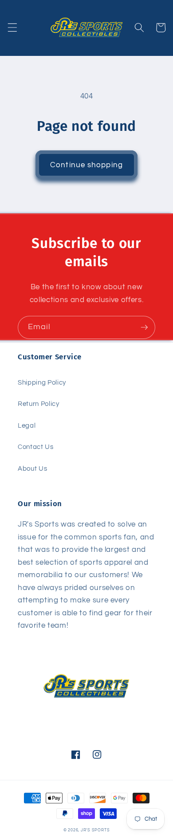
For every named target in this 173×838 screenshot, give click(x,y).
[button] (12, 27)
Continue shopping (86, 165)
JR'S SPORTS (95, 830)
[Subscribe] (144, 327)
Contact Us (36, 446)
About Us (32, 468)
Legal (26, 425)
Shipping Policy (42, 382)
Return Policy (38, 403)
